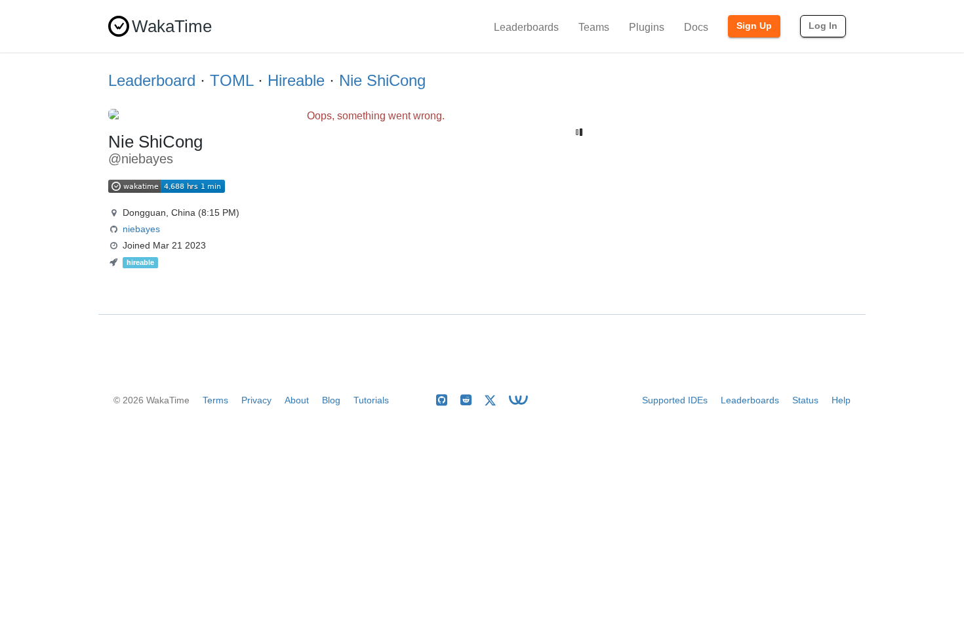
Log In (823, 25)
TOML (231, 80)
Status (805, 400)
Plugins (646, 27)
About (297, 400)
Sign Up (754, 25)
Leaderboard (151, 80)
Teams (593, 27)
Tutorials (371, 400)
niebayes (141, 229)
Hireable (296, 80)
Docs (696, 27)
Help (841, 400)
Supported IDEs (675, 400)
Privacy (256, 400)
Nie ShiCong (382, 80)
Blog (331, 400)
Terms (215, 400)
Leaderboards (526, 27)
